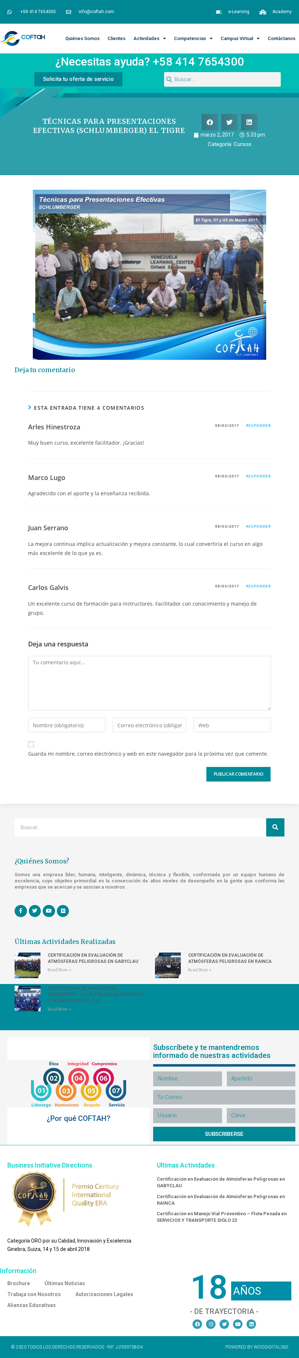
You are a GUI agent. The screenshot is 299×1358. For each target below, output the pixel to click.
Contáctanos (281, 38)
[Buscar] (275, 827)
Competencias (190, 38)
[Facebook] (197, 1324)
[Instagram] (210, 1324)
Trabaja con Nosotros (34, 1294)
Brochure (18, 1283)
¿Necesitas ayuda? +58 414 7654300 (149, 61)
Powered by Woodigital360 (256, 1347)
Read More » (59, 970)
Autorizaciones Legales (104, 1294)
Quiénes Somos (82, 38)
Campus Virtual (237, 38)
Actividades (146, 38)
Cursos (242, 144)
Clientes (116, 38)
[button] (210, 122)
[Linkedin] (251, 1324)
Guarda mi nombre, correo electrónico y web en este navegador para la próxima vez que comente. (148, 753)
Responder (258, 425)
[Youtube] (237, 1324)
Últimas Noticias (64, 1283)
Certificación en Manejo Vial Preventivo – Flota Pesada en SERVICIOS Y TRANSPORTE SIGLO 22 (95, 994)
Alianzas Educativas (31, 1305)
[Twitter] (224, 1324)
